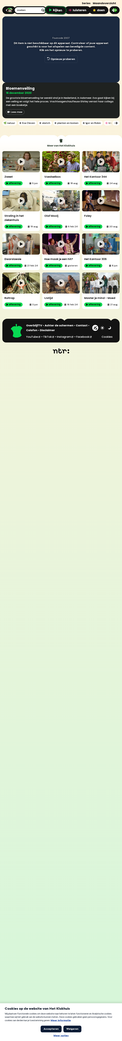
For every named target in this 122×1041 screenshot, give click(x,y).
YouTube (33, 337)
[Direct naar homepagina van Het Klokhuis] (17, 331)
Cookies (107, 337)
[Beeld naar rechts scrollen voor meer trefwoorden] (116, 123)
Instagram (65, 337)
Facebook (84, 337)
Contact (81, 325)
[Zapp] (115, 10)
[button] (8, 76)
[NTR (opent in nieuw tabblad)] (61, 350)
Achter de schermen (59, 325)
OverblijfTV (34, 325)
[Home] (8, 10)
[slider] (60, 69)
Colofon (31, 330)
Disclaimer (47, 330)
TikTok (48, 337)
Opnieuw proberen (63, 59)
